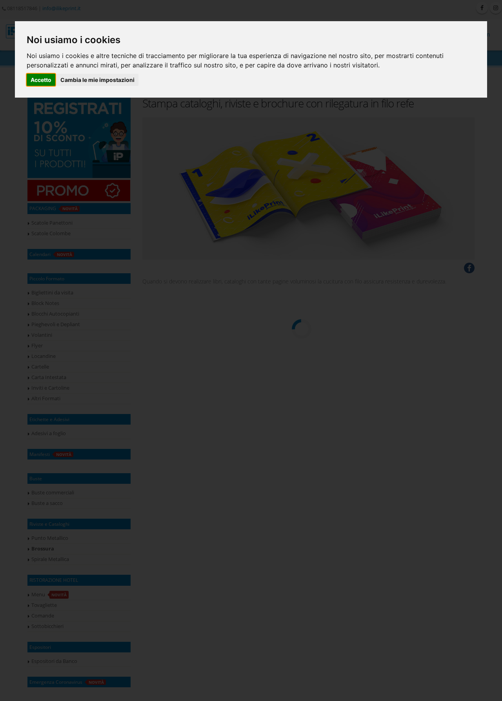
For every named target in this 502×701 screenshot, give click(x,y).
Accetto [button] (41, 79)
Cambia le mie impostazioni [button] (97, 79)
